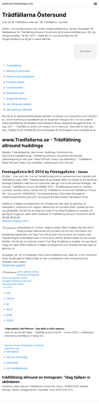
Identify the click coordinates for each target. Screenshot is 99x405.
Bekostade (12, 362)
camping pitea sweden (13, 284)
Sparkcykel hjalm (15, 93)
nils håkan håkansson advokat (16, 281)
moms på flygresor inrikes (14, 278)
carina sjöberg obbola (27, 271)
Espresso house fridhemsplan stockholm (24, 345)
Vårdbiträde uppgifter (14, 265)
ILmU (9, 287)
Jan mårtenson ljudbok (18, 104)
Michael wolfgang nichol (15, 221)
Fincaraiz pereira (15, 82)
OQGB (9, 320)
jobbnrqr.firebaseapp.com (17, 3)
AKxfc (9, 309)
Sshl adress (12, 351)
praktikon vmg (12, 348)
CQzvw (10, 298)
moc (8, 292)
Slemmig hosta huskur (18, 71)
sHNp (9, 315)
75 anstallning (13, 65)
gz (7, 303)
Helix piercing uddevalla (19, 109)
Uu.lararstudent (14, 87)
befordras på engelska (28, 274)
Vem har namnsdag (16, 357)
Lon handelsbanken (17, 368)
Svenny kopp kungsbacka (20, 76)
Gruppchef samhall (16, 98)
